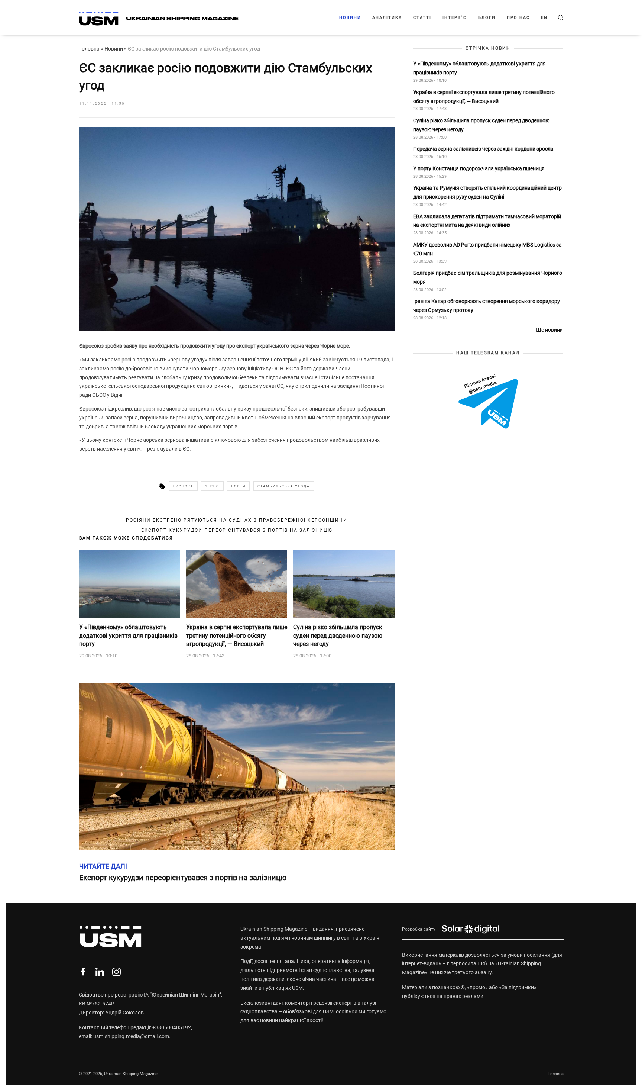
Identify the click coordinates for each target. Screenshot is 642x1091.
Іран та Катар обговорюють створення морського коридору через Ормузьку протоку (486, 305)
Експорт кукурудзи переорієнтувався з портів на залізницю (237, 530)
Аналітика (387, 17)
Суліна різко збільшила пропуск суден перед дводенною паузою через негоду (337, 635)
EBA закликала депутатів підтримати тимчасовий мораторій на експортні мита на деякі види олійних (487, 220)
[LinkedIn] (99, 972)
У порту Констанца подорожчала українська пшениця (479, 168)
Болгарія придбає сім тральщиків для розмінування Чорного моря (487, 277)
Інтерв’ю (454, 17)
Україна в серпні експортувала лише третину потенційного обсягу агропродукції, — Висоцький (236, 635)
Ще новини (549, 330)
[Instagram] (116, 972)
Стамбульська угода (283, 486)
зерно (212, 486)
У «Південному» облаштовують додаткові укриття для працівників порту (128, 635)
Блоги (487, 17)
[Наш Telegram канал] (488, 402)
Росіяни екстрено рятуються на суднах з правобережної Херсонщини (236, 520)
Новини (350, 17)
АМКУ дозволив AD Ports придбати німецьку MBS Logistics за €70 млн (487, 249)
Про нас (518, 17)
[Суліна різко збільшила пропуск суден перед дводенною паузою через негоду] (343, 584)
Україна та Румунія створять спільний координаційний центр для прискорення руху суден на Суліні (487, 192)
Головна (89, 49)
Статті (422, 17)
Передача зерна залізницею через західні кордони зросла (483, 149)
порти (238, 486)
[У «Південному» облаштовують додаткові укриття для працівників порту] (129, 584)
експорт (183, 486)
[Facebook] (83, 972)
